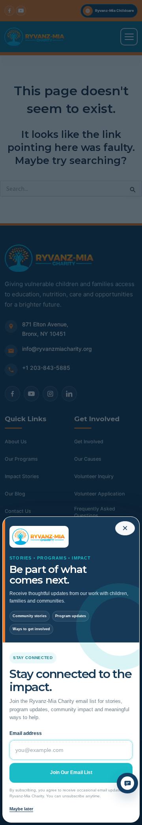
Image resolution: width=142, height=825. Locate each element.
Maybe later (21, 808)
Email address (25, 733)
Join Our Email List (71, 772)
